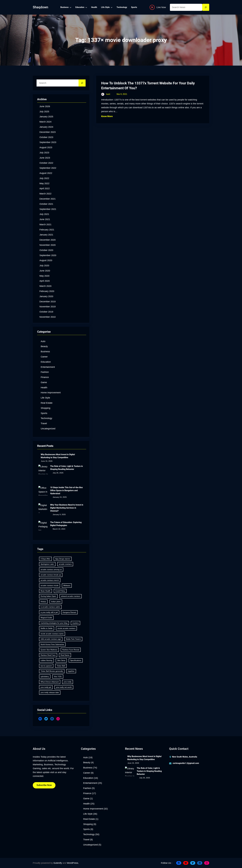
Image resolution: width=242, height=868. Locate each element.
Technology (46, 418)
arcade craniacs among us (51, 569)
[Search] (205, 7)
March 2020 (45, 286)
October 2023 (46, 137)
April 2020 (44, 281)
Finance (45, 377)
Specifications (75, 660)
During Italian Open (48, 596)
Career (44, 356)
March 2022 (45, 193)
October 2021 (46, 204)
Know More (107, 116)
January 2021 (46, 234)
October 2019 (46, 311)
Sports (44, 413)
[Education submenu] (86, 7)
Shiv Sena (61, 660)
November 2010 (47, 317)
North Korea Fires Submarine (52, 644)
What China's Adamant (50, 682)
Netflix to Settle (47, 628)
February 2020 (46, 291)
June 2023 (44, 158)
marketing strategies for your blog (54, 623)
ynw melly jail (46, 687)
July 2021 (44, 214)
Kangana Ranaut (69, 612)
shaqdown (40, 7)
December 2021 (47, 199)
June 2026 (44, 106)
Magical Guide (46, 618)
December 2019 (47, 301)
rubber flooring (46, 660)
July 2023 (44, 152)
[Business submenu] (70, 7)
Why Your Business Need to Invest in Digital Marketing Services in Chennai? (66, 508)
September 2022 (47, 168)
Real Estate (46, 403)
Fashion (45, 372)
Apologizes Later (47, 564)
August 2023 (45, 147)
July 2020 (44, 265)
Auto (43, 341)
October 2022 (46, 163)
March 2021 (45, 224)
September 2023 (47, 142)
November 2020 (47, 245)
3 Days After (45, 559)
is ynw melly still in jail (49, 612)
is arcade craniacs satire (50, 607)
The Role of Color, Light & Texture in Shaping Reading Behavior (66, 467)
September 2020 (47, 255)
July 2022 (44, 178)
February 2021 (46, 229)
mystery (75, 623)
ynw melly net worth (64, 687)
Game (44, 382)
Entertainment (48, 367)
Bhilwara (66, 585)
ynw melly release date (50, 692)
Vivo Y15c (58, 676)
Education (46, 362)
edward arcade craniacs (70, 596)
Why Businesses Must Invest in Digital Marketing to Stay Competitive (58, 456)
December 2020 (47, 240)
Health (44, 387)
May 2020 (44, 276)
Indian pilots (56, 602)
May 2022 (44, 183)
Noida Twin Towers (73, 639)
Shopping (45, 408)
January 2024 (46, 127)
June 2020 (44, 270)
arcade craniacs (65, 564)
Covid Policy (60, 591)
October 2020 (46, 250)
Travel (44, 423)
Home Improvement (51, 392)
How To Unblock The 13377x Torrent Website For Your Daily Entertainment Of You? (148, 85)
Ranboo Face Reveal (70, 650)
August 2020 (45, 260)
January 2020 (46, 296)
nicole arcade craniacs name (52, 634)
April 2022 (44, 188)
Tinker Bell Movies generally (52, 671)
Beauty (44, 346)
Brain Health (45, 591)
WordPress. (73, 863)
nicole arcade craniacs (66, 628)
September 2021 (47, 209)
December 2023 (47, 132)
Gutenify (58, 863)
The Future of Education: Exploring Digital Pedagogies (66, 524)
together (71, 671)
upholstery (45, 676)
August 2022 (45, 173)
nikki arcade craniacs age (51, 639)
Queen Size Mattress (49, 650)
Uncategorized (48, 428)
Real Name (64, 655)
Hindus (43, 602)
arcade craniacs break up (51, 575)
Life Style (45, 397)
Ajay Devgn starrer (62, 559)
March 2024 (45, 121)
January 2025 (46, 116)
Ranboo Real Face (48, 655)
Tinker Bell (61, 666)
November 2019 (47, 306)
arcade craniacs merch (50, 580)
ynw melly (67, 682)
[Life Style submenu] (111, 7)
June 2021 (44, 219)
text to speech (46, 666)
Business (45, 351)
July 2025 (44, 111)
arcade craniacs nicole (49, 585)
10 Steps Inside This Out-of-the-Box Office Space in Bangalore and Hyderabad (66, 490)
